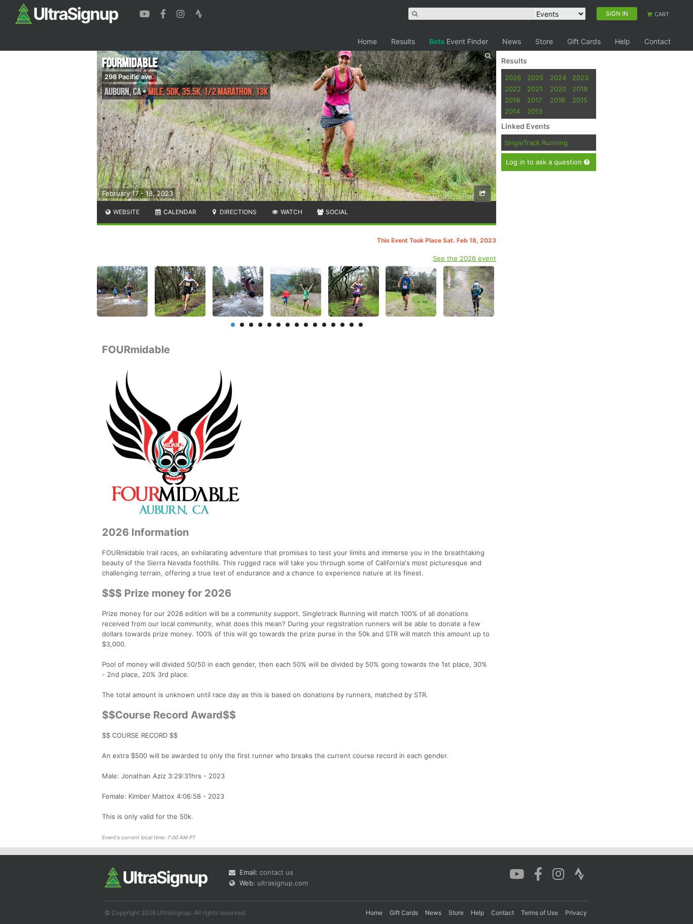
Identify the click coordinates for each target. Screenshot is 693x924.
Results (403, 41)
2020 (558, 89)
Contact (657, 41)
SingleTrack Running (536, 143)
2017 (534, 100)
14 (352, 325)
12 (333, 325)
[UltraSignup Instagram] (181, 13)
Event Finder (458, 41)
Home (367, 41)
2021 (534, 89)
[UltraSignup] (66, 13)
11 (324, 325)
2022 (513, 89)
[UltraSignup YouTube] (145, 13)
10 (315, 325)
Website (126, 212)
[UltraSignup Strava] (198, 13)
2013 (534, 111)
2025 (535, 78)
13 (342, 325)
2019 (579, 89)
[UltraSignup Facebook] (164, 13)
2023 (580, 78)
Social (336, 212)
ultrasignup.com (282, 883)
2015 (579, 100)
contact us (276, 872)
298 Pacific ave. (129, 77)
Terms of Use (539, 912)
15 (361, 325)
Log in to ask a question (545, 162)
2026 (513, 78)
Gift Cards (584, 41)
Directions (237, 212)
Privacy (576, 912)
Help (622, 41)
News (511, 41)
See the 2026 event (464, 258)
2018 (512, 100)
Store (544, 41)
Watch (290, 212)
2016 (557, 100)
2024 (558, 78)
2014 (512, 111)
